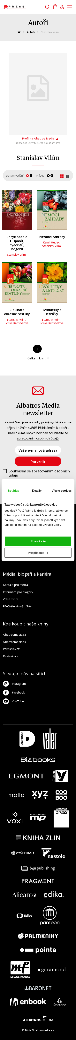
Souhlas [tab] (13, 490)
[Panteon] (49, 915)
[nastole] (53, 853)
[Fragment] (38, 881)
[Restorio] (60, 1002)
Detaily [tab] (37, 490)
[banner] (25, 7)
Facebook (18, 692)
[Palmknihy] (38, 936)
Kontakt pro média (15, 585)
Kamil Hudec (51, 242)
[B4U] (38, 868)
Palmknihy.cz (11, 649)
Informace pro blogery (18, 592)
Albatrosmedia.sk (14, 642)
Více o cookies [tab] (62, 490)
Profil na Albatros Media (38, 138)
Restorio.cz (10, 656)
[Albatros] (60, 776)
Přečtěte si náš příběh (17, 606)
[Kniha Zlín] (38, 837)
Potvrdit (38, 461)
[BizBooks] (38, 759)
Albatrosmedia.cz (14, 634)
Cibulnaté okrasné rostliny (17, 312)
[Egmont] (26, 776)
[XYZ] (40, 795)
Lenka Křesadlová (16, 323)
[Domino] (27, 739)
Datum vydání (14, 175)
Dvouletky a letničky (52, 312)
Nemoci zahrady (52, 237)
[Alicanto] (24, 894)
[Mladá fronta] (20, 969)
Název (40, 175)
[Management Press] (38, 818)
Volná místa (10, 599)
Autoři (31, 32)
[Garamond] (52, 969)
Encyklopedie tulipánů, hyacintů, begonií (17, 243)
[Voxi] (14, 818)
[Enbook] (28, 1002)
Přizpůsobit (36, 552)
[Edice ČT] (24, 915)
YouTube (18, 701)
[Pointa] (38, 950)
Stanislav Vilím (16, 254)
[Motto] (16, 795)
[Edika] (54, 894)
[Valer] (49, 739)
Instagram (19, 683)
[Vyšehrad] (22, 853)
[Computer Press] (61, 818)
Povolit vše (38, 541)
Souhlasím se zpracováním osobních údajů (39, 473)
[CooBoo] (61, 795)
